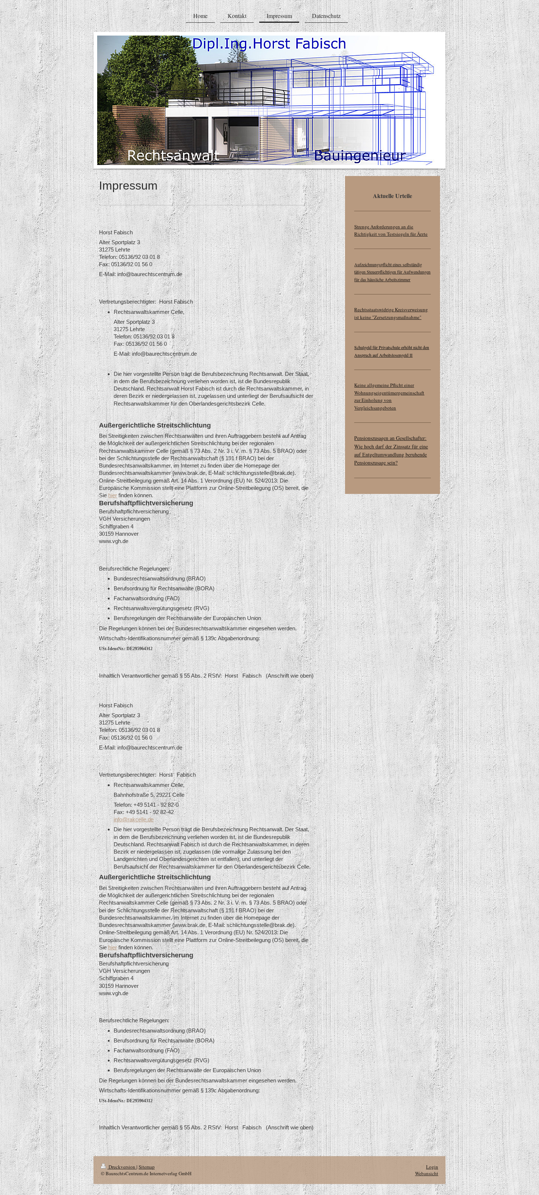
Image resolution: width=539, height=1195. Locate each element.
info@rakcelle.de (134, 819)
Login (432, 1166)
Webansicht (426, 1173)
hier (112, 495)
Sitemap (147, 1166)
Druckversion (121, 1166)
